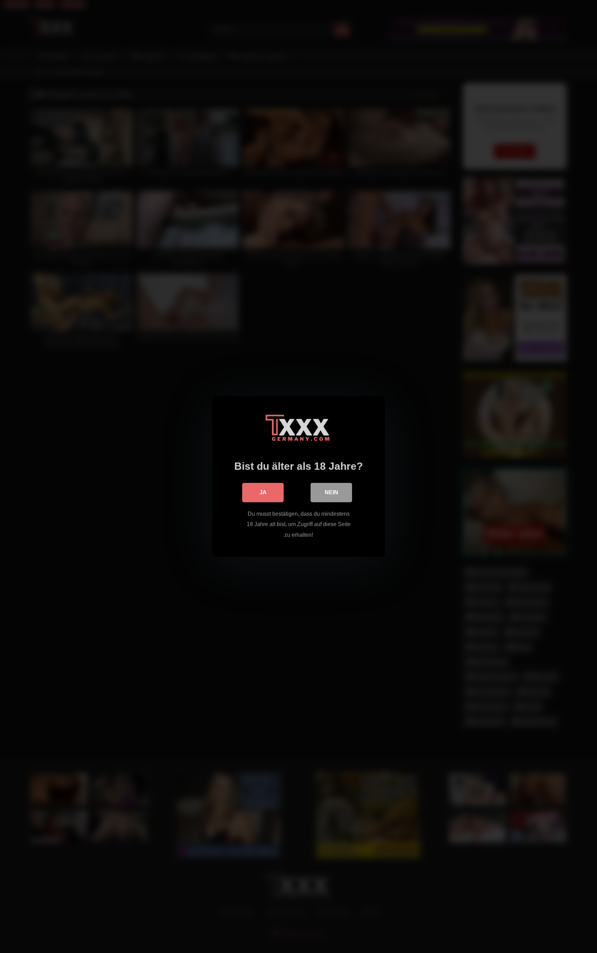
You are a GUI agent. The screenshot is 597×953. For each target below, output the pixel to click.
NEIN (331, 492)
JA (263, 492)
